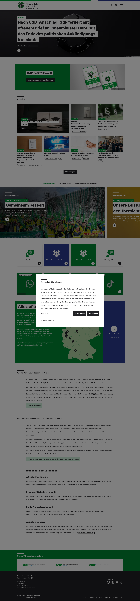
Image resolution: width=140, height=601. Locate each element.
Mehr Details (44, 313)
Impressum (44, 320)
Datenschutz (51, 320)
